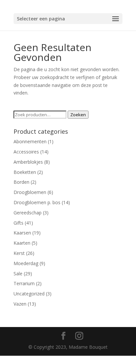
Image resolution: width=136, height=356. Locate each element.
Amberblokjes (28, 162)
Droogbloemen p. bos (37, 202)
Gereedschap (28, 212)
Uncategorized (29, 293)
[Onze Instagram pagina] (79, 336)
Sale (18, 273)
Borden (21, 182)
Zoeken (78, 115)
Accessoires (26, 152)
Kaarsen (22, 233)
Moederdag (26, 263)
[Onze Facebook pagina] (63, 336)
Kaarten (22, 243)
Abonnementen (30, 141)
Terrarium (24, 283)
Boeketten (25, 172)
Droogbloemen (30, 192)
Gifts (18, 223)
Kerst (19, 253)
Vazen (20, 304)
